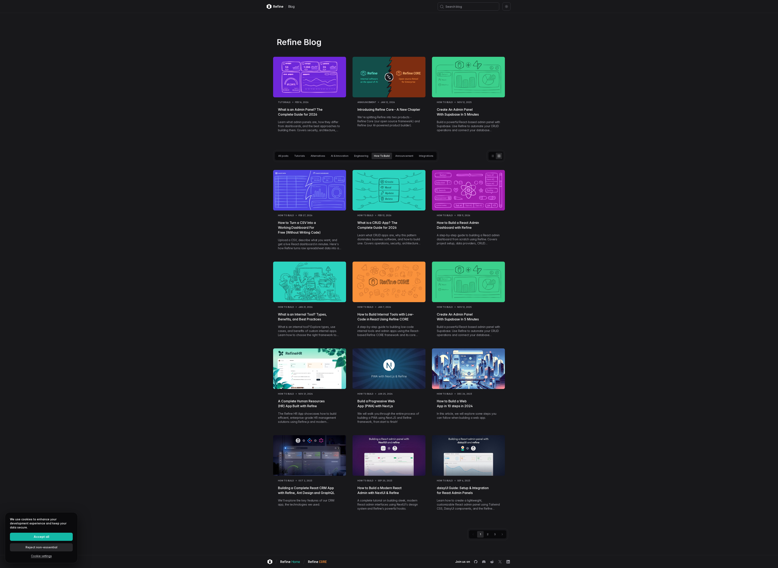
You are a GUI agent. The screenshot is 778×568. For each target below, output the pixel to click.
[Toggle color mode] (506, 6)
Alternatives (318, 155)
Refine (290, 562)
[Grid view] (499, 156)
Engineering (361, 155)
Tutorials (284, 102)
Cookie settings (41, 556)
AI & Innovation (339, 155)
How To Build (445, 102)
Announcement (366, 102)
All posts (283, 155)
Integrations (426, 155)
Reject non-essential (41, 547)
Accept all (41, 537)
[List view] (492, 156)
